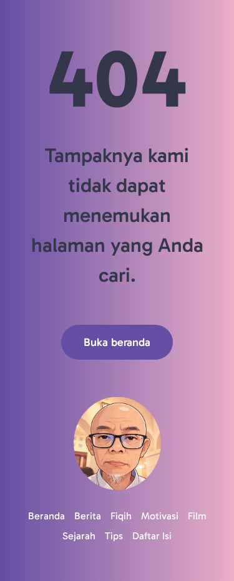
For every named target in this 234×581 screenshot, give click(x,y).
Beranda (46, 516)
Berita (87, 516)
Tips (114, 536)
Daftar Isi (152, 536)
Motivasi (159, 516)
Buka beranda (117, 342)
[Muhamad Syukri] (117, 443)
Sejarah (78, 536)
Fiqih (121, 516)
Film (197, 516)
